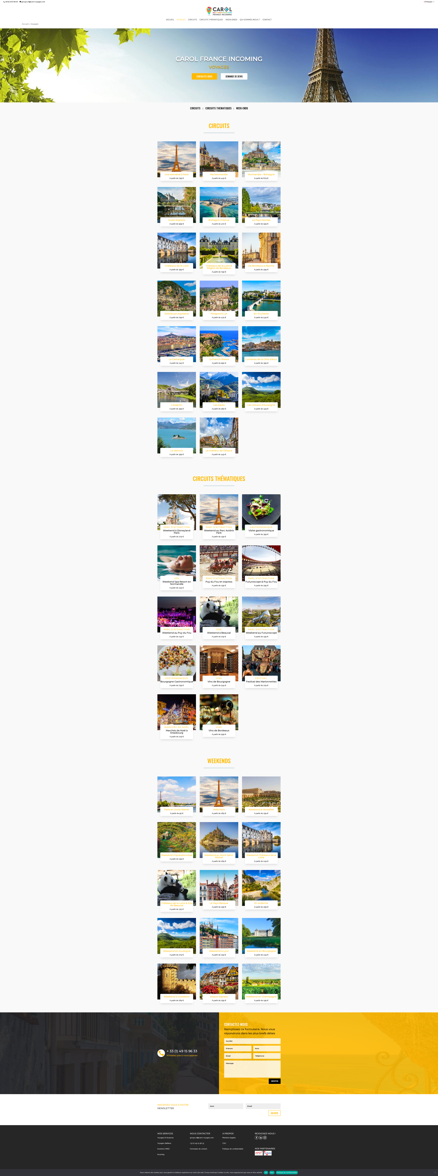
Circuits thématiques (211, 20)
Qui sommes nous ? (250, 20)
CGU (224, 1143)
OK (266, 1172)
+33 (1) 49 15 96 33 (197, 1143)
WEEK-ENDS (242, 108)
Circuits (192, 20)
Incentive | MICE (163, 1149)
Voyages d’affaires (164, 1143)
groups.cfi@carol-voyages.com (202, 1138)
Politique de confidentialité (232, 1149)
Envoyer (274, 1081)
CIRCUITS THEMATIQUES (218, 108)
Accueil (170, 20)
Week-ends (231, 20)
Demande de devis (234, 76)
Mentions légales (229, 1138)
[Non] (435, 1172)
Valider (274, 1113)
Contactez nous (204, 76)
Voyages (181, 20)
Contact (267, 20)
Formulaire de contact (198, 1149)
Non (272, 1172)
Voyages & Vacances (165, 1138)
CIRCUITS (195, 108)
